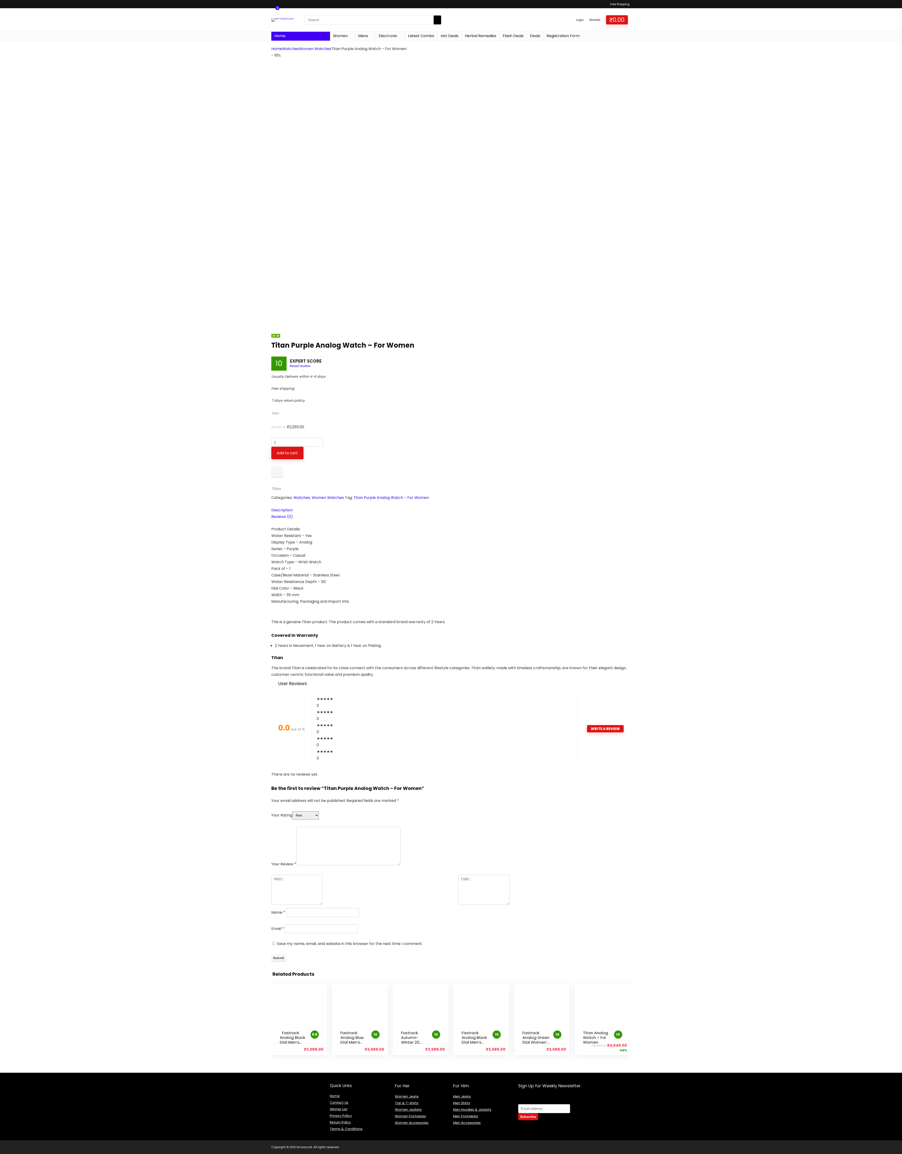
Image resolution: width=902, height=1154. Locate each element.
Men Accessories (467, 1122)
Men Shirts (461, 1103)
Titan (275, 413)
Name (278, 912)
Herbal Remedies (480, 36)
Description (282, 510)
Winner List (338, 1109)
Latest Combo (421, 36)
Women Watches (315, 48)
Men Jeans (462, 1096)
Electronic (388, 36)
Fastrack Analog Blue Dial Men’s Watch (352, 1040)
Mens (363, 36)
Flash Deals (513, 36)
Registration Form (563, 36)
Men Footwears (465, 1116)
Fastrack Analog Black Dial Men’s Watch (292, 1040)
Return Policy (340, 1122)
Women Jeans (407, 1096)
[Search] (437, 20)
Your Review (283, 864)
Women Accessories (411, 1122)
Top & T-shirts (406, 1103)
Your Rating (281, 815)
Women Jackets (408, 1109)
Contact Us (339, 1102)
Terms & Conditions (346, 1129)
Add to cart (287, 453)
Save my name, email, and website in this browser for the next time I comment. (350, 943)
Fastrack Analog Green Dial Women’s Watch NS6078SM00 (535, 1042)
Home (279, 36)
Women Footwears (410, 1116)
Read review (300, 366)
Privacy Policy (341, 1115)
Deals (535, 36)
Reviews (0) (282, 516)
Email (277, 928)
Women (340, 36)
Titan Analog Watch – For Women (595, 1037)
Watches (290, 48)
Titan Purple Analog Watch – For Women (391, 497)
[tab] (451, 510)
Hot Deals (450, 36)
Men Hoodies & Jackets (472, 1109)
